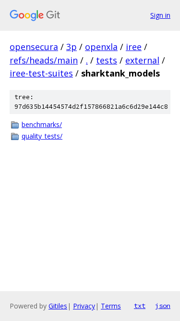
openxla (101, 46)
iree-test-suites (41, 73)
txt (139, 305)
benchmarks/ (42, 124)
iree (134, 46)
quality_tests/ (42, 136)
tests (106, 60)
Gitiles (57, 305)
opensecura (34, 46)
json (162, 305)
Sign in (160, 15)
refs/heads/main (44, 60)
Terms (111, 305)
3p (71, 46)
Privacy (84, 305)
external (142, 60)
